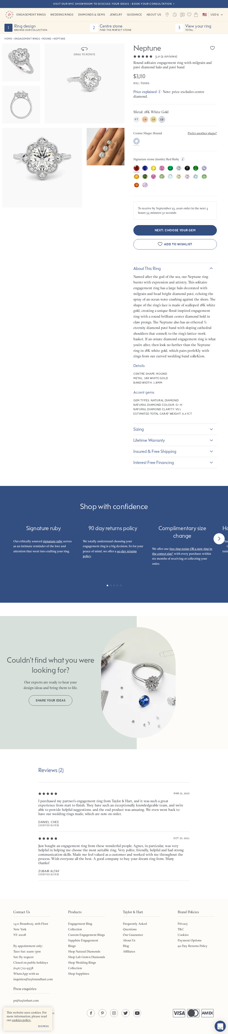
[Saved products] (189, 14)
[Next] (219, 538)
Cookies (183, 935)
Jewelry (116, 14)
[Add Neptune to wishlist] (212, 48)
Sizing (138, 429)
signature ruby (53, 541)
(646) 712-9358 (23, 968)
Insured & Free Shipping (154, 451)
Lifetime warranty (149, 440)
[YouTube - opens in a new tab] (137, 1013)
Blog (126, 946)
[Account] (175, 14)
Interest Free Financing (153, 462)
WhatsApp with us (26, 974)
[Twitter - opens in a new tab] (125, 1013)
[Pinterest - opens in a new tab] (102, 1013)
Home (8, 38)
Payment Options (190, 940)
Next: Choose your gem (175, 230)
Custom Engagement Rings (86, 935)
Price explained (145, 91)
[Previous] (8, 538)
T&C (181, 929)
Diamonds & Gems (91, 14)
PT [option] (136, 119)
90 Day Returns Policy (193, 946)
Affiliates (129, 951)
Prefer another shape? (202, 133)
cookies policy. (21, 1020)
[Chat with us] (220, 1026)
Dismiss (43, 1026)
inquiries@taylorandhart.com (33, 979)
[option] (136, 141)
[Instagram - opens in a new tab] (114, 1013)
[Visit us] (167, 14)
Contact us (182, 15)
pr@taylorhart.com (26, 1000)
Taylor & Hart (9, 15)
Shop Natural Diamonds (84, 951)
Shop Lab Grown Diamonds (86, 957)
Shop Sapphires (78, 974)
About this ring (147, 268)
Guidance (134, 14)
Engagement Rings (31, 14)
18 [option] (145, 119)
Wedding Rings (61, 14)
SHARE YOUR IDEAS (50, 700)
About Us (154, 14)
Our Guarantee (133, 935)
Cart (196, 14)
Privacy (183, 924)
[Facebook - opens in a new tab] (91, 1013)
